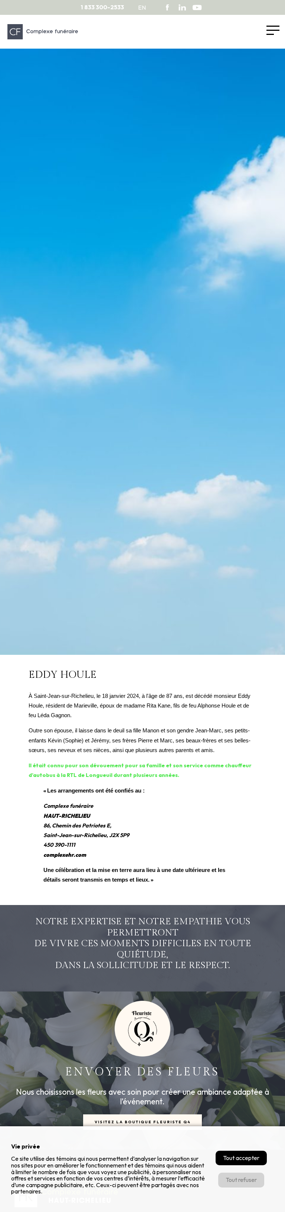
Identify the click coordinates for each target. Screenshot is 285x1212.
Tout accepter (241, 1158)
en (142, 7)
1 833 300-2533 (102, 7)
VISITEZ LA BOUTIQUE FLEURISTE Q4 (143, 1122)
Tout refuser (241, 1179)
